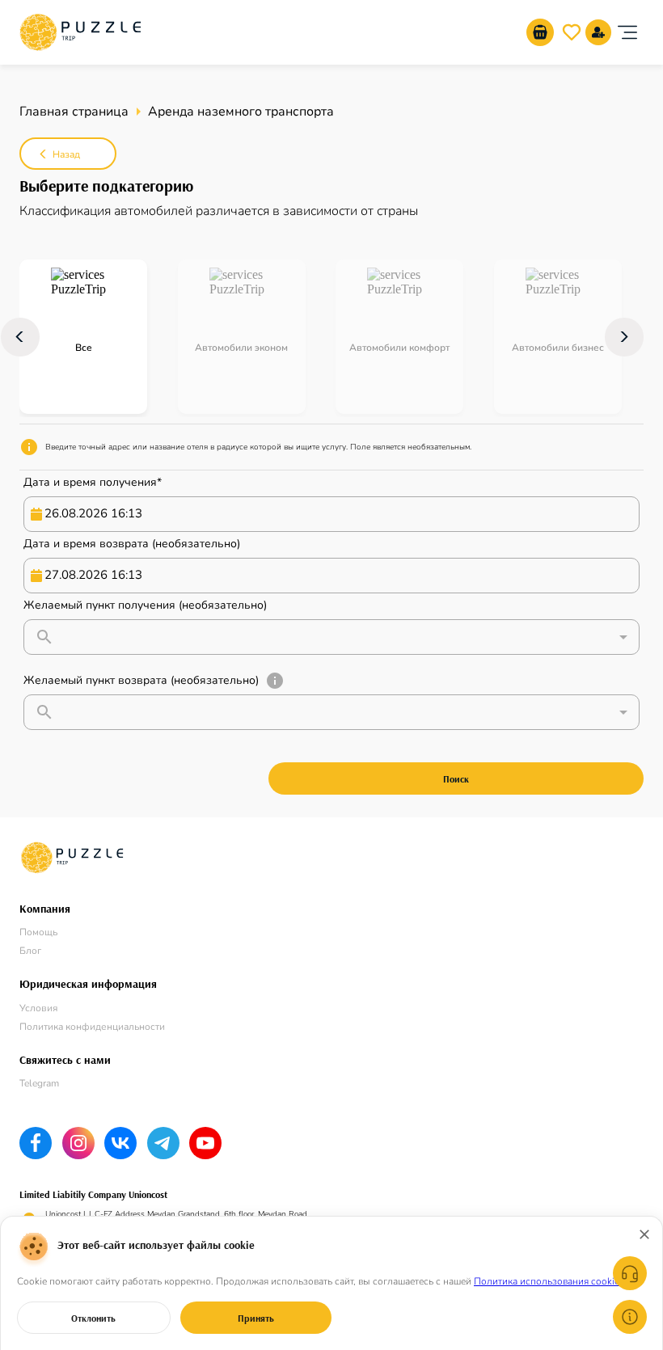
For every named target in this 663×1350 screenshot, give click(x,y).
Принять (256, 1318)
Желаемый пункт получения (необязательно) (145, 605)
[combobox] (334, 637)
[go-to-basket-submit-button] (540, 32)
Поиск (456, 779)
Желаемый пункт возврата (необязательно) (141, 680)
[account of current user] (627, 32)
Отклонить (93, 1318)
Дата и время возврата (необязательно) (131, 543)
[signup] (598, 32)
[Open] (623, 637)
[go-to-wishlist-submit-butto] (571, 32)
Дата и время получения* (92, 482)
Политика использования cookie (546, 1281)
